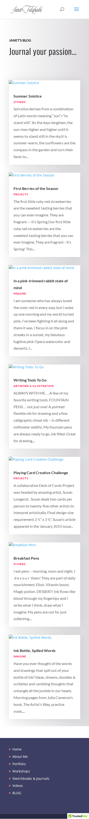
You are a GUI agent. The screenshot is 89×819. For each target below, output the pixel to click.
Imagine (20, 293)
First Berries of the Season (36, 188)
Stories (20, 101)
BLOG (16, 793)
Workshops (21, 771)
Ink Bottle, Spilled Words (35, 650)
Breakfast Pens (26, 558)
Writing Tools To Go (30, 380)
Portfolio (19, 764)
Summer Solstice (28, 96)
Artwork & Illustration (34, 385)
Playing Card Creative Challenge (41, 472)
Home (17, 749)
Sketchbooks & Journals (30, 778)
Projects (21, 194)
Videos (17, 785)
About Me (20, 756)
